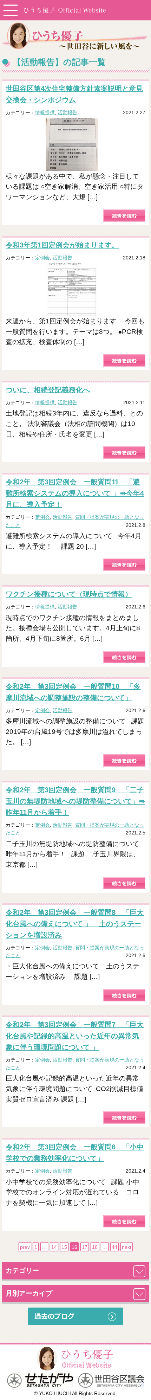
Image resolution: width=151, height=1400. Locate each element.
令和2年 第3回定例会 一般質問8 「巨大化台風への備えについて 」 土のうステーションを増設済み (75, 924)
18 (95, 1247)
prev (25, 1247)
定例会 (42, 257)
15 (64, 1247)
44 (114, 1247)
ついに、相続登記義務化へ (48, 390)
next (126, 1247)
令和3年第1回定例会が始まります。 (62, 245)
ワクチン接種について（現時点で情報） (69, 594)
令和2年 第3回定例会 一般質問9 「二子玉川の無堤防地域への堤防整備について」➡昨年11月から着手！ (75, 801)
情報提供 (45, 112)
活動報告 (67, 112)
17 (84, 1247)
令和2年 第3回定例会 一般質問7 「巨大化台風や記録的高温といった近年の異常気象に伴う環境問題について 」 (75, 1036)
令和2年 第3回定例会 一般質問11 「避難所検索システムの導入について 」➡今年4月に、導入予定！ (75, 493)
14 (54, 1247)
